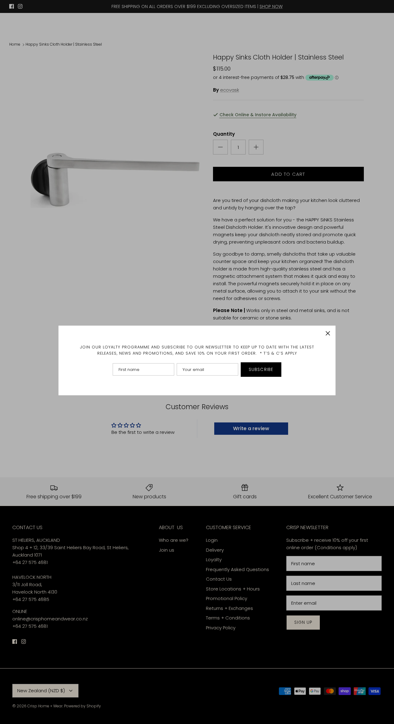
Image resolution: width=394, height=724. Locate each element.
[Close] (328, 333)
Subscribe (261, 369)
